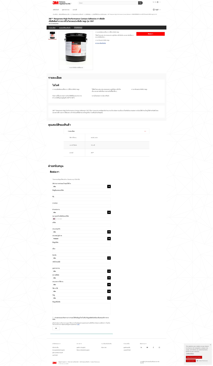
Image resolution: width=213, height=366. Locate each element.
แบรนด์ (75, 10)
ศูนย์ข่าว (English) (81, 347)
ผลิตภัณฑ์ (56, 10)
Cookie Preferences (95, 362)
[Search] (140, 3)
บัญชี (157, 10)
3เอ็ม (78, 324)
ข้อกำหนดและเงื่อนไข (84, 362)
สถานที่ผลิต (55, 275)
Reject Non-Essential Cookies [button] (194, 357)
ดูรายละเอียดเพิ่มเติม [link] (100, 43)
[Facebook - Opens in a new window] (153, 347)
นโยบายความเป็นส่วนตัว (73, 362)
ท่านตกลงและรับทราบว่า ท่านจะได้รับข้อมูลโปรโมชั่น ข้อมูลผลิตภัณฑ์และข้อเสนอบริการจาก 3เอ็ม (80, 318)
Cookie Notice (190, 353)
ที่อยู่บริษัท (55, 242)
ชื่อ (53, 197)
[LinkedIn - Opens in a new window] (141, 347)
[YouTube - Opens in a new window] (147, 347)
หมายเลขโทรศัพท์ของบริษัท (60, 216)
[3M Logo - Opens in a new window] (62, 3)
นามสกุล (54, 203)
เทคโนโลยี (54, 355)
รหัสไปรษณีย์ (56, 262)
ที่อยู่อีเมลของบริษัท (58, 190)
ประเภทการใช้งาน (57, 281)
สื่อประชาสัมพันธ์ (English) (83, 350)
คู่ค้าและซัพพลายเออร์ (57, 352)
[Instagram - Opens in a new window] (159, 347)
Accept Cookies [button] (190, 361)
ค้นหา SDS (103, 347)
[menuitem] (52, 27)
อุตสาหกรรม (65, 10)
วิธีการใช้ (55, 288)
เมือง (53, 249)
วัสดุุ (53, 295)
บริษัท (54, 222)
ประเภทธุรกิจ (56, 229)
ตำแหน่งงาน (56, 209)
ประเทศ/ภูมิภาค (57, 235)
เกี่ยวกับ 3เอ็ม (55, 347)
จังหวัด (54, 255)
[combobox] (54, 218)
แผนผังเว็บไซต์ (127, 350)
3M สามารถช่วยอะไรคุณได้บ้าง (61, 183)
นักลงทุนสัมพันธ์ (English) (58, 350)
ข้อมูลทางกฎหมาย (62, 362)
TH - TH (155, 2)
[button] (202, 360)
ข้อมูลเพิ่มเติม (56, 302)
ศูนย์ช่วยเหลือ (127, 347)
